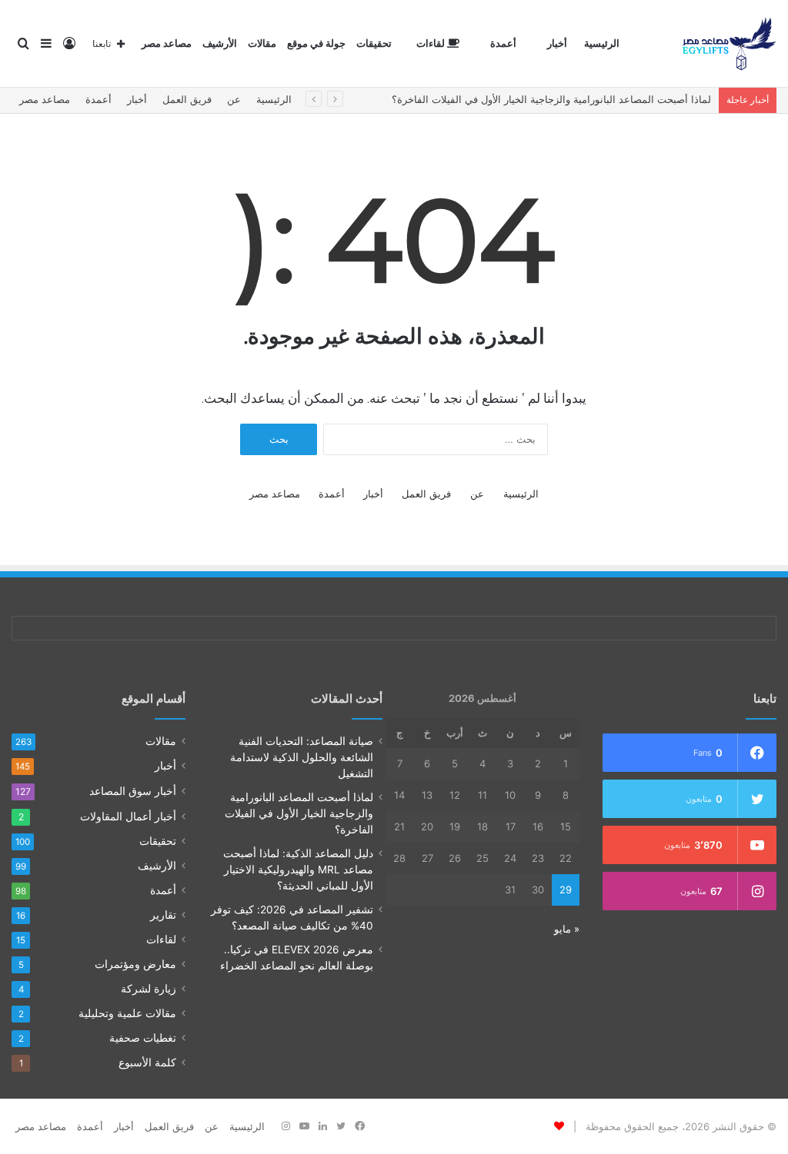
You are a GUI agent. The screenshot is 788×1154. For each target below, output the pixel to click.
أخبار (557, 43)
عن (234, 99)
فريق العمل (187, 99)
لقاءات (431, 43)
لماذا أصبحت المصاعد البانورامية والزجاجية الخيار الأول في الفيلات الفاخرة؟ (551, 99)
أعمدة (503, 43)
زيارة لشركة (148, 989)
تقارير (163, 915)
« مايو (566, 929)
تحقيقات (374, 43)
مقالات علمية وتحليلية (127, 1013)
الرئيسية (601, 43)
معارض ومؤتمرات (135, 964)
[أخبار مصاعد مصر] (729, 44)
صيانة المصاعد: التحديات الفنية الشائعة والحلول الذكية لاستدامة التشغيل (301, 757)
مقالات (262, 43)
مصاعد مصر (167, 43)
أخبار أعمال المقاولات (128, 816)
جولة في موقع (316, 43)
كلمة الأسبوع (147, 1062)
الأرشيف (219, 43)
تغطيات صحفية (142, 1038)
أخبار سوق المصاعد (132, 790)
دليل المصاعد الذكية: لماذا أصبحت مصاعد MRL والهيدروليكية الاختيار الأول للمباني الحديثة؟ (298, 869)
